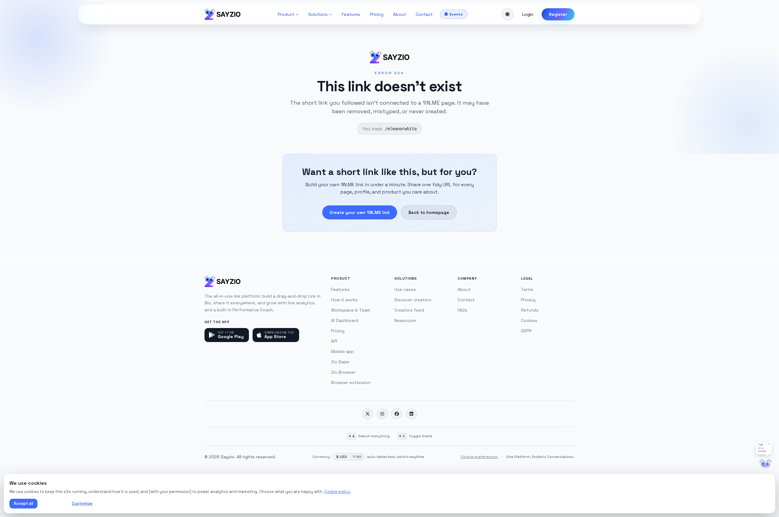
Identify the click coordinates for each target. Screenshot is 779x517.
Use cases (405, 289)
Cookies (529, 320)
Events (456, 14)
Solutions (318, 14)
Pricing (376, 14)
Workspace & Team (350, 310)
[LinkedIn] (411, 413)
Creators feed (409, 310)
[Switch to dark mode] (507, 14)
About (399, 14)
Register (558, 14)
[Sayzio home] (222, 14)
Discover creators (412, 299)
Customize (82, 503)
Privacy (528, 299)
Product (286, 14)
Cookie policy (337, 491)
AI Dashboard (344, 320)
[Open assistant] (765, 463)
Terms (527, 289)
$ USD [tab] (341, 457)
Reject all (53, 503)
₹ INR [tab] (357, 457)
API (334, 341)
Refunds (530, 310)
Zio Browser (343, 372)
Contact (424, 14)
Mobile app (342, 351)
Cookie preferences (479, 456)
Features (351, 14)
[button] (764, 448)
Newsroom (405, 320)
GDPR (526, 331)
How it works (344, 299)
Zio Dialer (340, 362)
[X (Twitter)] (367, 413)
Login (527, 14)
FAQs (462, 310)
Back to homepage (428, 212)
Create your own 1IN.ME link (360, 212)
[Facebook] (396, 413)
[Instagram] (382, 413)
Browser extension (350, 382)
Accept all (23, 503)
